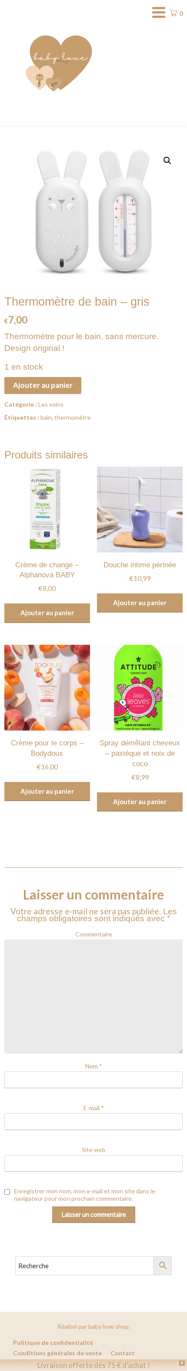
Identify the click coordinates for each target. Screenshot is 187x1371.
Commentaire (93, 934)
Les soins (50, 404)
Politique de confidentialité (53, 1343)
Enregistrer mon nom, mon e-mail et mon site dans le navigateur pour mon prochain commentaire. (84, 1195)
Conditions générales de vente (57, 1353)
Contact (122, 1353)
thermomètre (72, 417)
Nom (93, 1066)
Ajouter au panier (43, 385)
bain (46, 417)
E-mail (93, 1108)
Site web (94, 1149)
